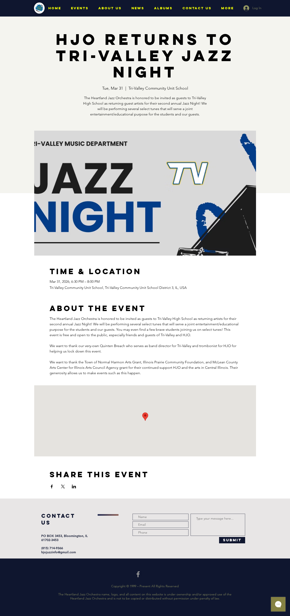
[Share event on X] (63, 486)
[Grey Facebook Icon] (138, 574)
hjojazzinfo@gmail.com (58, 552)
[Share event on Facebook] (52, 486)
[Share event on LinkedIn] (74, 486)
